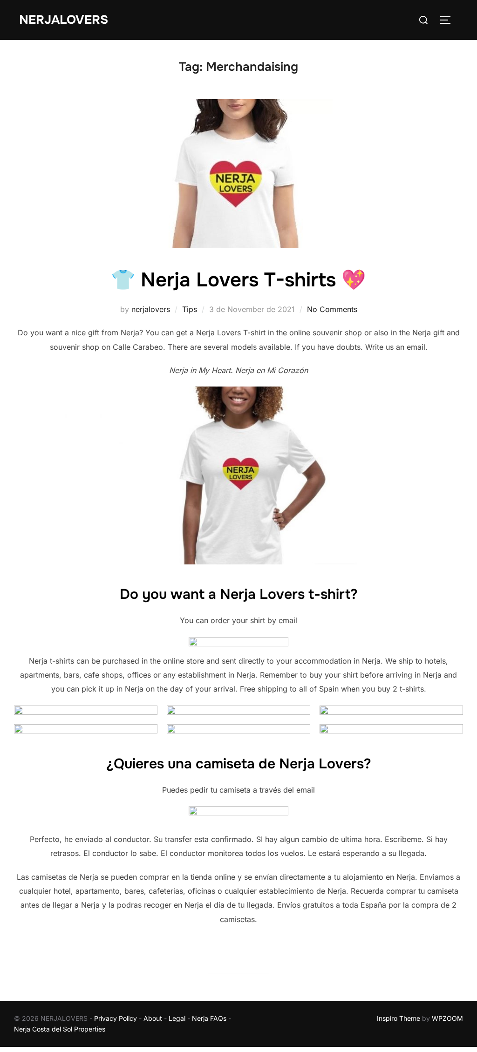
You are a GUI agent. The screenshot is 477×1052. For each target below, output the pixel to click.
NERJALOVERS (63, 19)
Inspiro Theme (398, 1018)
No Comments (332, 309)
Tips (189, 309)
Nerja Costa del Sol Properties (59, 1029)
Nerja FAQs (209, 1018)
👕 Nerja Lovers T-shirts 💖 (238, 279)
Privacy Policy (115, 1018)
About (152, 1018)
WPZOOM (447, 1018)
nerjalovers (150, 309)
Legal (177, 1018)
